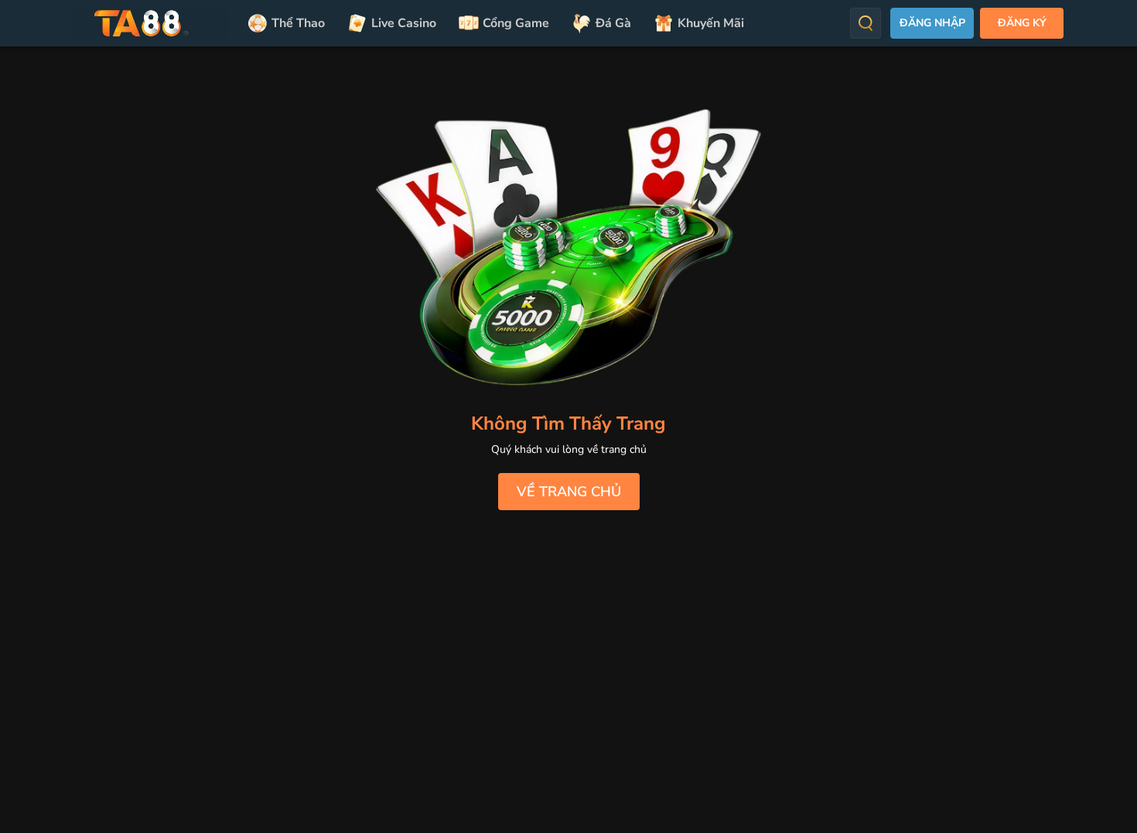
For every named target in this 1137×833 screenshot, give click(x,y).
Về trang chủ (569, 491)
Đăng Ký (1022, 22)
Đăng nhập (932, 22)
